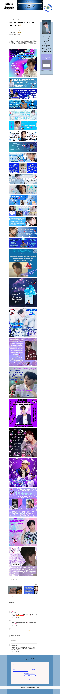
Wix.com (37, 687)
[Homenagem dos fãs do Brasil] (31, 590)
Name (14, 664)
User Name (33, 664)
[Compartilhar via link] (16, 579)
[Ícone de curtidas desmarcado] (11, 617)
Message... (33, 669)
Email (14, 669)
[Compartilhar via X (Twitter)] (11, 579)
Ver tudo (36, 584)
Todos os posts (10, 14)
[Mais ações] (36, 19)
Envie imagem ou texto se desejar (28, 673)
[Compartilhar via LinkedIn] (13, 579)
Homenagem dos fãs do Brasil (30, 596)
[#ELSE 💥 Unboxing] (15, 590)
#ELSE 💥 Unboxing (13, 596)
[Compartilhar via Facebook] (9, 579)
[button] (30, 675)
